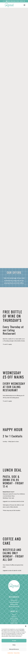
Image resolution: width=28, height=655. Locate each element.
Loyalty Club (14, 623)
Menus (14, 614)
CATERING (8, 1)
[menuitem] (8, 1)
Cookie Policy (10, 652)
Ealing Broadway (14, 602)
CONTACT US (22, 1)
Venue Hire (14, 621)
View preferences (14, 649)
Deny (14, 645)
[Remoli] (9, 5)
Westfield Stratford (14, 606)
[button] (25, 626)
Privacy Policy (17, 652)
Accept (14, 640)
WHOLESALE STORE (15, 1)
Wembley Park (14, 604)
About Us (14, 616)
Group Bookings (14, 619)
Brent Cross (14, 600)
